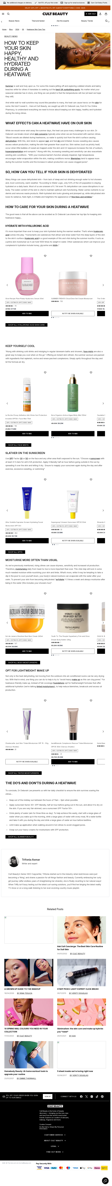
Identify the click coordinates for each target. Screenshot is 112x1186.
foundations (58, 683)
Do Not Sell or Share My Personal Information (51, 1128)
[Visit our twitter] (86, 1096)
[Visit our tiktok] (97, 1096)
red (47, 141)
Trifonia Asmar (31, 859)
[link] (100, 14)
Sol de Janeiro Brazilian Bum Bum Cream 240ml (24, 636)
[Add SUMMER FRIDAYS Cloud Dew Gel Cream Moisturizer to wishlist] (91, 255)
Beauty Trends (87, 21)
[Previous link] (1, 21)
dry (58, 141)
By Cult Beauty (77, 954)
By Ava (72, 1036)
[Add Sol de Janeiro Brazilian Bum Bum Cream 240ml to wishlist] (45, 593)
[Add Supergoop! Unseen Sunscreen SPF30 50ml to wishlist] (91, 479)
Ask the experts (63, 21)
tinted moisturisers (45, 686)
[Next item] (103, 285)
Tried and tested (38, 21)
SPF (11, 458)
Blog (11, 29)
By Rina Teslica (24, 993)
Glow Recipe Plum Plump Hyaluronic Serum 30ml (24, 298)
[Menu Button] (3, 14)
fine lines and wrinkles (81, 197)
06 (23, 29)
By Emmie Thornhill (26, 1078)
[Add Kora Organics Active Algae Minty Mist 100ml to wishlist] (91, 372)
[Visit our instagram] (91, 1096)
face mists (88, 351)
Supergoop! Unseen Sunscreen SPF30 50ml (68, 522)
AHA (55, 245)
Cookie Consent (45, 1124)
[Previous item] (7, 285)
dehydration (11, 141)
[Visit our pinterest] (102, 1096)
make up (76, 679)
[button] (105, 1181)
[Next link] (108, 21)
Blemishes (75, 158)
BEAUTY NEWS (11, 36)
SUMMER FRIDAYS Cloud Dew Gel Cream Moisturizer (72, 298)
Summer (9, 86)
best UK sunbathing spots (68, 89)
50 (26, 458)
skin (97, 102)
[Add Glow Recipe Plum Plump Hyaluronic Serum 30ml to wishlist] (45, 255)
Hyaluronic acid (32, 238)
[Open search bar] (8, 14)
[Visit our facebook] (81, 1096)
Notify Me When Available (72, 313)
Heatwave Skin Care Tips (36, 29)
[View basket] (106, 14)
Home (4, 29)
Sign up (48, 1096)
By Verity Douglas (78, 993)
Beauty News (14, 21)
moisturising (21, 569)
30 (21, 458)
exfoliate (60, 579)
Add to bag (27, 313)
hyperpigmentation (14, 151)
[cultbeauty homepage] (55, 14)
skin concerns (41, 134)
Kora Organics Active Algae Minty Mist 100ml (68, 415)
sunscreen (95, 458)
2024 (17, 29)
